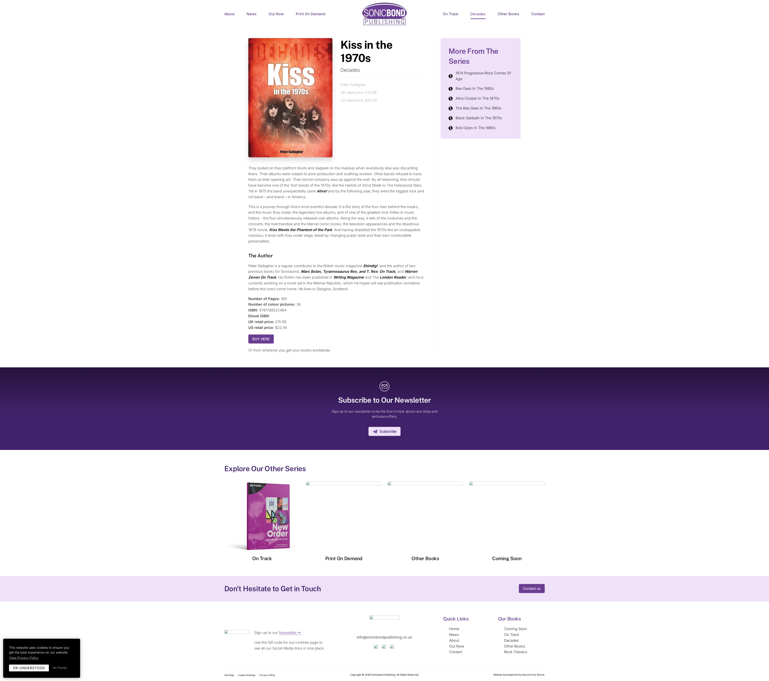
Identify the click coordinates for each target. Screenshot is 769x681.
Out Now (276, 14)
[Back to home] (384, 14)
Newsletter (288, 632)
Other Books (508, 14)
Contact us (532, 588)
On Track (450, 14)
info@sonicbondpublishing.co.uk (384, 637)
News (252, 14)
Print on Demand (310, 14)
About (229, 14)
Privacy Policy (267, 675)
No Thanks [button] (60, 667)
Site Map (229, 675)
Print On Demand (343, 558)
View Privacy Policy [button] (24, 658)
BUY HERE (261, 339)
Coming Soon (506, 558)
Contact (538, 14)
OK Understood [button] (29, 668)
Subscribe (388, 431)
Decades (478, 14)
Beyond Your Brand (533, 674)
